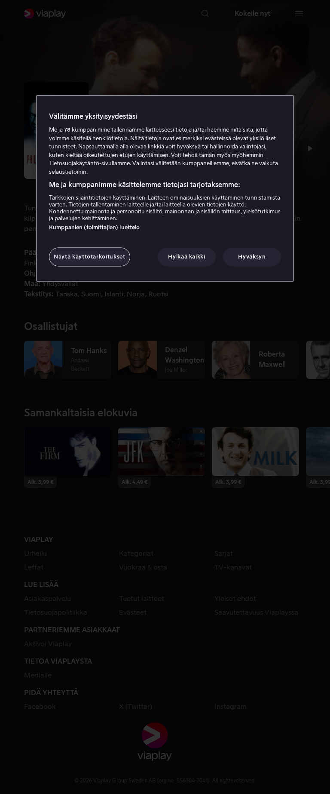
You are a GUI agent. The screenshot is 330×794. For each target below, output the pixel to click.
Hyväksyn (252, 256)
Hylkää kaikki (186, 256)
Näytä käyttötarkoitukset (89, 256)
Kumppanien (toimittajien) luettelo (94, 227)
